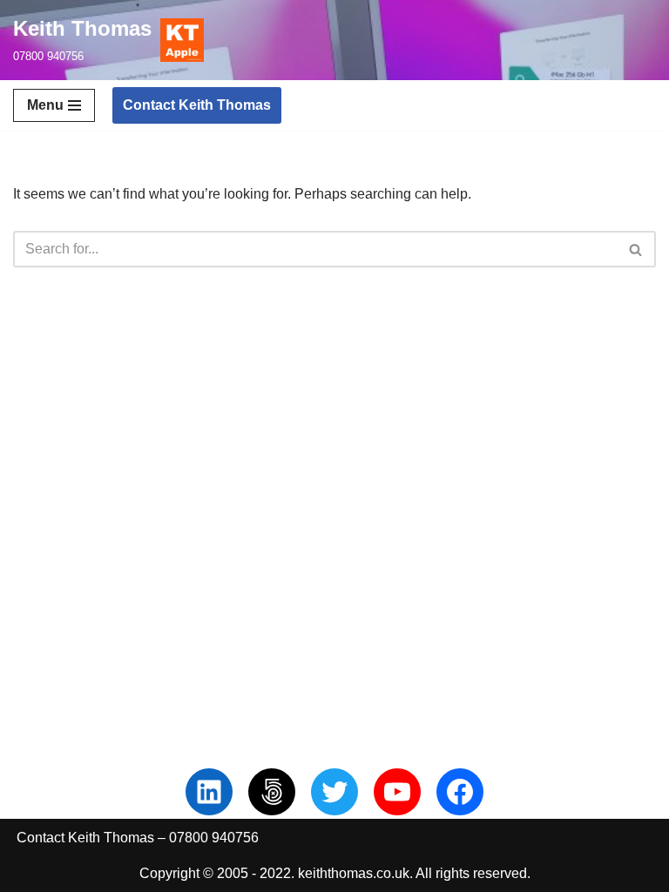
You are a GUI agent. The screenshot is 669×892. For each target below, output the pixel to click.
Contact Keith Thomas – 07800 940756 (138, 837)
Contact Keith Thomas (197, 105)
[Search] (636, 249)
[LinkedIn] (209, 791)
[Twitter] (334, 791)
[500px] (271, 791)
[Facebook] (459, 791)
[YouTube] (397, 791)
